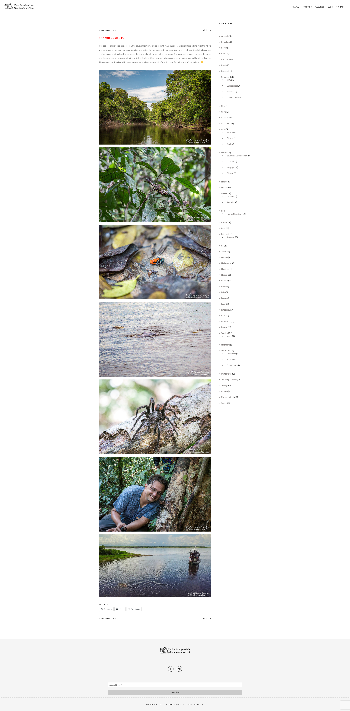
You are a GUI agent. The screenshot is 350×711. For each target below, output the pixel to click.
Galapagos (231, 167)
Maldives (225, 269)
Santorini (230, 202)
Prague (224, 327)
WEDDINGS (319, 7)
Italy (223, 245)
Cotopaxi (230, 161)
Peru (223, 315)
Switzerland (226, 373)
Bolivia (224, 47)
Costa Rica (225, 123)
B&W (229, 80)
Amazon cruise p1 (108, 30)
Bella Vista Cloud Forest (237, 155)
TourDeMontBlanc (234, 214)
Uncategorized (227, 397)
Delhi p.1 (206, 30)
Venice (224, 403)
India (223, 228)
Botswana (225, 59)
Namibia (224, 280)
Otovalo (230, 173)
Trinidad (230, 138)
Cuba (223, 129)
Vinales (230, 144)
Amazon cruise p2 (111, 37)
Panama (224, 298)
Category (225, 77)
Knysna (230, 359)
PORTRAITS (307, 7)
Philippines (226, 321)
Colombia (225, 117)
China (223, 112)
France (224, 187)
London (224, 257)
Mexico (224, 275)
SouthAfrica (226, 350)
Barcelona (225, 42)
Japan (223, 251)
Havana (230, 132)
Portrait (230, 91)
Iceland (224, 222)
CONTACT (340, 7)
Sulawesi (230, 237)
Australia (225, 36)
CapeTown (231, 353)
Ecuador (224, 152)
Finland (224, 181)
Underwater (232, 97)
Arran (229, 336)
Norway (224, 286)
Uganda (224, 391)
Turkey (224, 385)
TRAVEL (295, 7)
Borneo (224, 53)
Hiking (224, 210)
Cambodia (225, 71)
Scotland (225, 333)
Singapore (225, 344)
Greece (224, 193)
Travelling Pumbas (229, 379)
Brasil (223, 65)
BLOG (330, 7)
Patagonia (225, 310)
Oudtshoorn (232, 365)
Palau (223, 292)
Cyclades (230, 196)
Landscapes (232, 86)
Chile (223, 106)
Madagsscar (226, 263)
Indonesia (225, 234)
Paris (223, 304)
